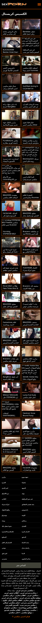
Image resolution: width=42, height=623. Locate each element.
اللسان (24, 526)
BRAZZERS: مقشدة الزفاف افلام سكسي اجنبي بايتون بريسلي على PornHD (10, 198)
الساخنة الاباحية (9, 571)
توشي (4, 548)
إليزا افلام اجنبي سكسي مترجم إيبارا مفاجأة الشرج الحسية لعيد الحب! (30, 180)
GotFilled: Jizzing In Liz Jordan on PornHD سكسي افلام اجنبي (31, 89)
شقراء (24, 482)
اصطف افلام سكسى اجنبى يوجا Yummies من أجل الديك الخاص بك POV (30, 71)
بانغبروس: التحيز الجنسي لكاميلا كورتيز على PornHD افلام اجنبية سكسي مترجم (10, 71)
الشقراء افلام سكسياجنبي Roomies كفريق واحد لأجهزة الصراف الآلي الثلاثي (31, 198)
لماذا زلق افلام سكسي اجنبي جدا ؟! (11, 432)
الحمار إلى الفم (7, 542)
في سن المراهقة (27, 499)
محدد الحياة (25, 542)
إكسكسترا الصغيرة (7, 532)
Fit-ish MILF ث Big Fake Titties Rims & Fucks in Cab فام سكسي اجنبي (10, 289)
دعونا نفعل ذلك (7, 526)
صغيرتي (4, 559)
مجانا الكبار (31, 571)
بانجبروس (25, 510)
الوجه (23, 515)
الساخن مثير (21, 565)
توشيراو (4, 515)
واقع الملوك (5, 510)
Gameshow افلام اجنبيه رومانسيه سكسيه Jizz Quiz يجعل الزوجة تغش (9, 326)
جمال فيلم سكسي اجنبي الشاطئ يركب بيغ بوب (10, 88)
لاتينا (23, 553)
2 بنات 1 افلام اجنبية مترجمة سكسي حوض (30, 305)
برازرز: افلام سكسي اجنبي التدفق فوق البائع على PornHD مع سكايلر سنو (31, 362)
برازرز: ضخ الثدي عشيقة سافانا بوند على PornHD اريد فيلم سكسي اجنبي (31, 434)
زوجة (3, 521)
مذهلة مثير (23, 578)
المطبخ (4, 537)
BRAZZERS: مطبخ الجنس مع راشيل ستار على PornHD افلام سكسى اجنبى (31, 217)
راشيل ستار (25, 548)
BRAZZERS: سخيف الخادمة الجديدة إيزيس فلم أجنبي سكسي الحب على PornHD (30, 326)
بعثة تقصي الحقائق (28, 504)
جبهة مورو (25, 477)
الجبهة (24, 488)
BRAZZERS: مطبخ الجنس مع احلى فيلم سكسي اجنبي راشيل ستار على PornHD (10, 307)
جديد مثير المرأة (35, 580)
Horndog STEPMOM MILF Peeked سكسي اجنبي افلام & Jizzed (11, 235)
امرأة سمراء (5, 504)
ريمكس (24, 521)
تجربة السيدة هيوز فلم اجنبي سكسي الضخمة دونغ (30, 342)
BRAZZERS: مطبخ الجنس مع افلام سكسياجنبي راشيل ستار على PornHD (10, 471)
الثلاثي (4, 499)
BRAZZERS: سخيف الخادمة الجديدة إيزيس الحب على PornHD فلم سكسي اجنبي (11, 344)
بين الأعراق (5, 493)
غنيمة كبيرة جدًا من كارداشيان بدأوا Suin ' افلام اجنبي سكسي (10, 251)
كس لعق (4, 553)
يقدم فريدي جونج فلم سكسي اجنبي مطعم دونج (10, 270)
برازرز (4, 477)
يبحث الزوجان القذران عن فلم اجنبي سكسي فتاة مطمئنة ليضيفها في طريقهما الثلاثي (30, 108)
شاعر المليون (26, 559)
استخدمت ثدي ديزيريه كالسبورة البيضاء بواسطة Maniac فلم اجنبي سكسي (10, 162)
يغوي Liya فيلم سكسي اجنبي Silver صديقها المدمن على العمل (30, 126)
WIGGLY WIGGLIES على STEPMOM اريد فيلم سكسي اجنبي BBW (10, 398)
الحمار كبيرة (26, 532)
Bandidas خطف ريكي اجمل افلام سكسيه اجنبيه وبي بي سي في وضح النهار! (30, 35)
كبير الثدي (5, 488)
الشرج (4, 482)
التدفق (24, 537)
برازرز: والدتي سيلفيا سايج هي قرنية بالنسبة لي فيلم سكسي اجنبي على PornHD (31, 144)
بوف (23, 493)
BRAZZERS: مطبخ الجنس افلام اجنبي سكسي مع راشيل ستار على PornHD (30, 453)
